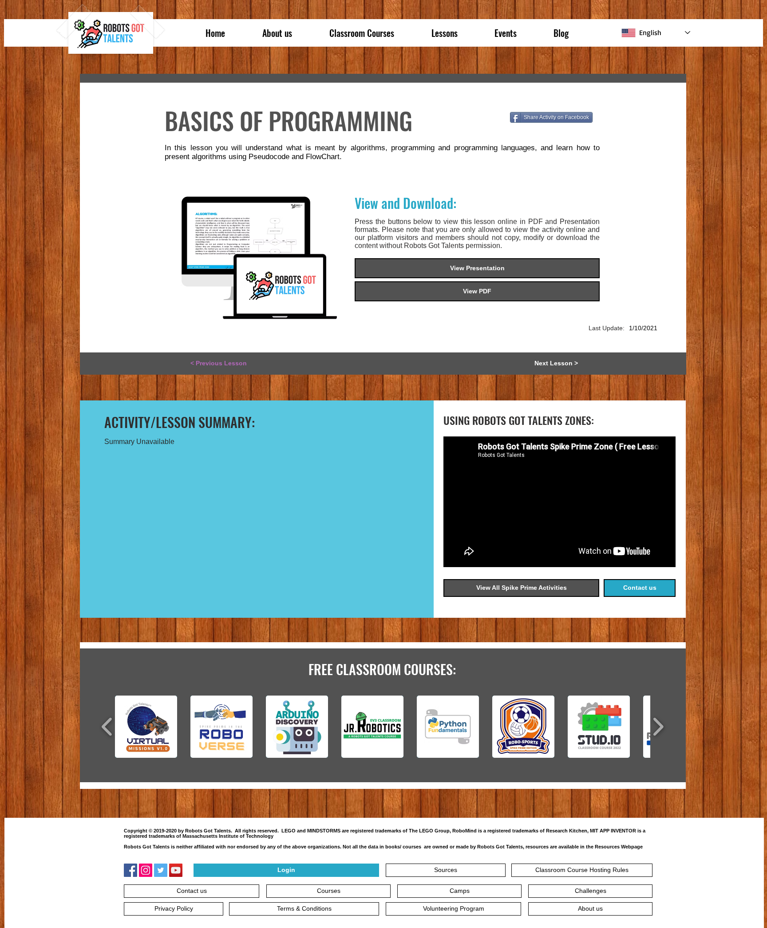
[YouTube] (175, 870)
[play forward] (658, 726)
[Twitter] (160, 870)
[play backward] (107, 726)
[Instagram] (145, 870)
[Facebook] (130, 870)
